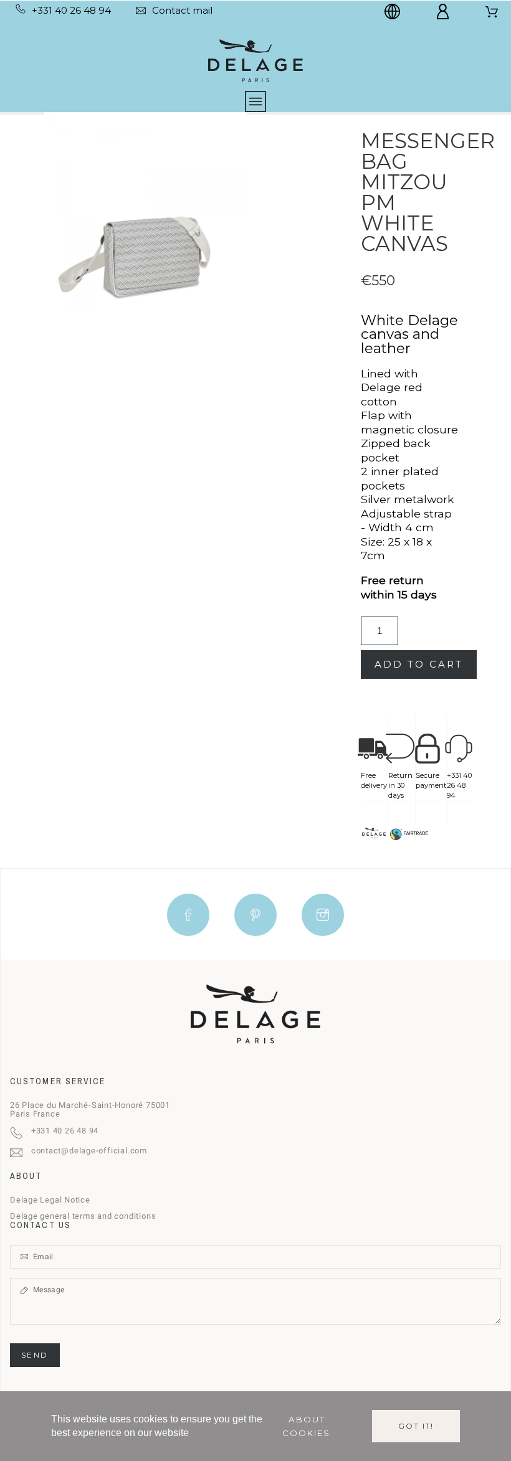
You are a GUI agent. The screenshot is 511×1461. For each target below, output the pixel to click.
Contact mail (182, 10)
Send (35, 1354)
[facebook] (188, 915)
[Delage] (255, 60)
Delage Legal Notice (50, 1199)
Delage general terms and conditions (83, 1216)
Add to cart (419, 664)
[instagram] (323, 915)
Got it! (416, 1425)
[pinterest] (255, 915)
